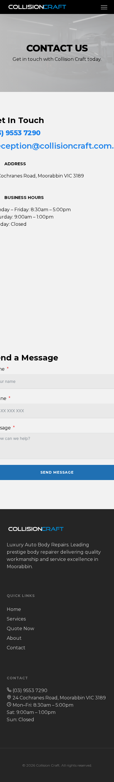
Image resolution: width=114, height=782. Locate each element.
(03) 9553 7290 (30, 690)
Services (16, 619)
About (14, 638)
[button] (104, 7)
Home (14, 609)
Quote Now (20, 628)
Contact (16, 648)
